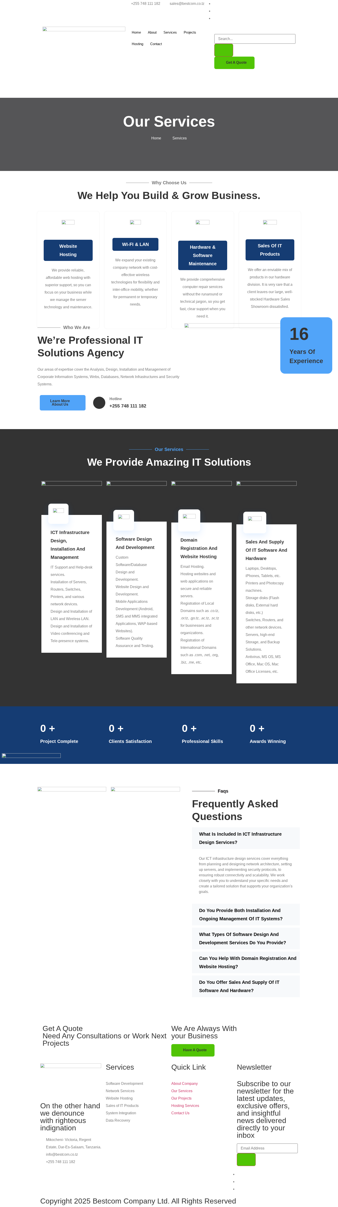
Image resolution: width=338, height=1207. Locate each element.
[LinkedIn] (214, 18)
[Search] (223, 50)
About (152, 32)
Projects (190, 32)
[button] (215, 30)
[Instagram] (214, 11)
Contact (156, 44)
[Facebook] (214, 4)
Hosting (137, 44)
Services (170, 32)
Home (136, 32)
